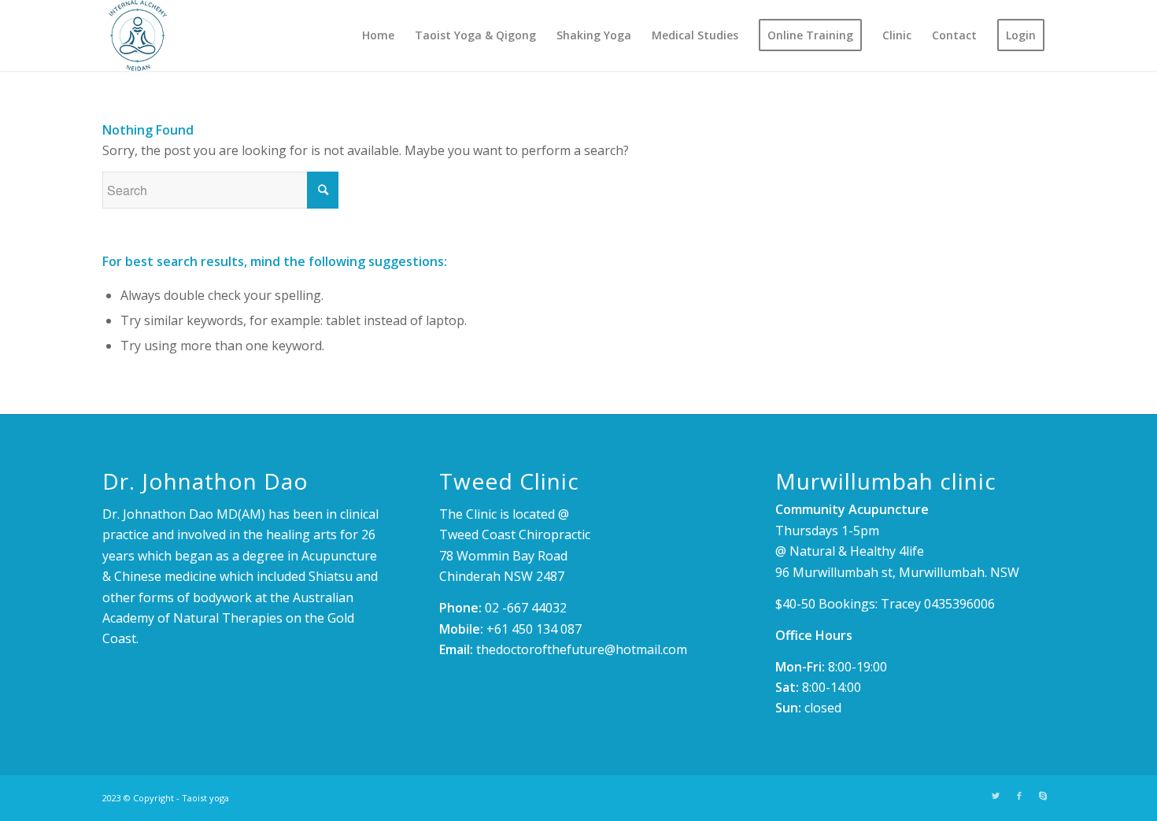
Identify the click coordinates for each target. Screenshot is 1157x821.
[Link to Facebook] (1019, 796)
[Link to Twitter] (995, 796)
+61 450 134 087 (534, 629)
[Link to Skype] (1043, 796)
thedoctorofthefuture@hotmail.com (581, 649)
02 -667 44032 (526, 607)
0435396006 (959, 603)
